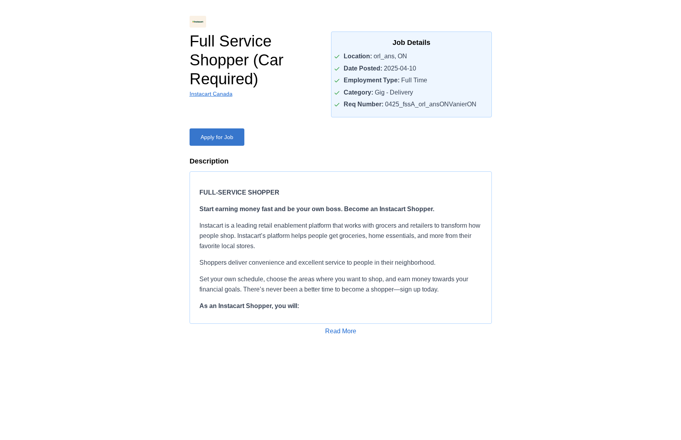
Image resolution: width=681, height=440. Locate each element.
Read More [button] (340, 331)
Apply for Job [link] (217, 137)
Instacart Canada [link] (211, 94)
